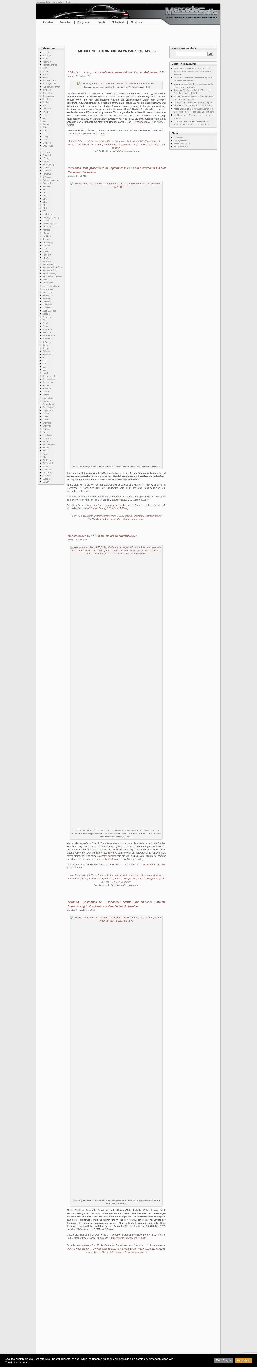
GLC (45, 199)
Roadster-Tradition (106, 856)
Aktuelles (48, 22)
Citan (45, 115)
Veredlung (47, 435)
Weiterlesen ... (142, 122)
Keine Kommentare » (128, 151)
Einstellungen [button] (223, 1360)
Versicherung (49, 444)
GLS (45, 208)
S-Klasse (47, 342)
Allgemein (47, 62)
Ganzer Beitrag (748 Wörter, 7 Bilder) (86, 133)
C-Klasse (47, 108)
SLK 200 (108, 878)
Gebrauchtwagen (50, 180)
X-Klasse (47, 469)
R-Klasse (47, 332)
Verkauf (46, 441)
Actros (46, 59)
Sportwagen (48, 382)
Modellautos (48, 283)
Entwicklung (48, 146)
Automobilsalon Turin (108, 875)
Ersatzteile (47, 155)
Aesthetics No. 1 (108, 1245)
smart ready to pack (142, 144)
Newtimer (47, 307)
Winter (45, 466)
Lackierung (48, 242)
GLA (45, 192)
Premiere (47, 323)
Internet (46, 233)
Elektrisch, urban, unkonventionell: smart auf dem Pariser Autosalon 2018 (116, 72)
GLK (45, 205)
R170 (71, 878)
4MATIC (46, 52)
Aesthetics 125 (91, 1245)
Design (46, 136)
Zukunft (46, 482)
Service (46, 345)
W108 (141, 1248)
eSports (46, 158)
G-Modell (47, 177)
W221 (162, 1248)
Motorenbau (48, 289)
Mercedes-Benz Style (52, 267)
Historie (101, 22)
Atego (45, 77)
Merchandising (49, 273)
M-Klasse (47, 251)
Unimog (46, 419)
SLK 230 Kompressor (148, 878)
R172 (84, 878)
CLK (44, 130)
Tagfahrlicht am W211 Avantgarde (197, 102)
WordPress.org (181, 147)
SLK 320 (115, 882)
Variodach (126, 882)
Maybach (47, 255)
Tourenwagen (49, 407)
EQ (44, 149)
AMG (45, 68)
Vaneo (45, 432)
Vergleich (47, 438)
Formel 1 (47, 168)
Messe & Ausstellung (52, 276)
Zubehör (46, 475)
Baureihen (65, 22)
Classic (46, 124)
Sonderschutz (49, 379)
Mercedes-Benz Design (105, 1248)
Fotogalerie (83, 22)
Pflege (45, 320)
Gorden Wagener (82, 1248)
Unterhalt (47, 423)
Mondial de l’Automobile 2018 (147, 141)
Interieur (46, 230)
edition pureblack (122, 141)
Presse (46, 326)
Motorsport (47, 292)
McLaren (47, 261)
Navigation (47, 301)
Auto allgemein (49, 83)
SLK (44, 363)
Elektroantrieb (124, 516)
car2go (46, 112)
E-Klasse (47, 143)
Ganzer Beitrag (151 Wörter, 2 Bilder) (109, 508)
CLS (44, 133)
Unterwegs (47, 426)
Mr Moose (47, 295)
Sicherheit (47, 351)
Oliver (176, 78)
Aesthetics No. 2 (126, 1245)
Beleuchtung (48, 96)
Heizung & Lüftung (51, 217)
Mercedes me (49, 264)
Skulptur (132, 1248)
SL (44, 357)
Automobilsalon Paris (102, 141)
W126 (148, 1248)
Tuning (46, 413)
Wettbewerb (48, 463)
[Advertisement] (128, 33)
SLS (44, 370)
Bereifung (47, 99)
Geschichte (48, 183)
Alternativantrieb (50, 65)
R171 (78, 878)
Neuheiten (47, 304)
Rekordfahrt (48, 339)
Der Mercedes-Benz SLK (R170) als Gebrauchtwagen (102, 535)
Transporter (48, 410)
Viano (45, 451)
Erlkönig (46, 152)
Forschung (47, 174)
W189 (155, 1248)
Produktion (47, 329)
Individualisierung (50, 224)
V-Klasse (47, 429)
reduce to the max (77, 144)
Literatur (46, 245)
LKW (45, 248)
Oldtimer (46, 314)
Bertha (46, 102)
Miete (45, 280)
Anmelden (178, 137)
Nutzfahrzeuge (49, 311)
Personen (47, 317)
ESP (142, 875)
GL (44, 189)
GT (44, 211)
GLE (45, 202)
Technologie (48, 398)
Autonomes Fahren (51, 87)
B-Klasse (47, 90)
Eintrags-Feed (180, 140)
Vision (45, 454)
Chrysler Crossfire (129, 875)
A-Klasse (47, 55)
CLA (44, 121)
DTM (45, 139)
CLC (45, 127)
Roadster (93, 878)
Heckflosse (48, 214)
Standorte (47, 388)
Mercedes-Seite (43, 2)
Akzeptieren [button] (243, 1360)
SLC (44, 360)
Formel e (47, 171)
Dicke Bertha (119, 22)
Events (46, 161)
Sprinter (46, 385)
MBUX (45, 258)
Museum (46, 298)
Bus (44, 105)
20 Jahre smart (82, 141)
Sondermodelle (49, 376)
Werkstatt (47, 460)
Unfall (45, 416)
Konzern (46, 239)
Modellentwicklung (51, 286)
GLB (45, 195)
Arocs (45, 74)
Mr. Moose (136, 22)
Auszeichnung (49, 80)
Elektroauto (138, 516)
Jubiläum (47, 236)
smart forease (124, 144)
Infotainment (48, 227)
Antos (45, 71)
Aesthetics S (142, 1245)
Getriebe (46, 186)
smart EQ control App (105, 144)
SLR (44, 367)
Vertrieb (46, 448)
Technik (46, 395)
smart (45, 373)
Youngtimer (48, 472)
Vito (44, 457)
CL (44, 118)
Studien (46, 392)
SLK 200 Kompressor (125, 878)
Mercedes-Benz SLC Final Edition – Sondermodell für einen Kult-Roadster (193, 71)
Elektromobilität (153, 516)
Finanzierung (48, 164)
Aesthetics (78, 1245)
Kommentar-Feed (182, 144)
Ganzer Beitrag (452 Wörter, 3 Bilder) (128, 1238)
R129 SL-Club (49, 336)
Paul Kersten (179, 115)
